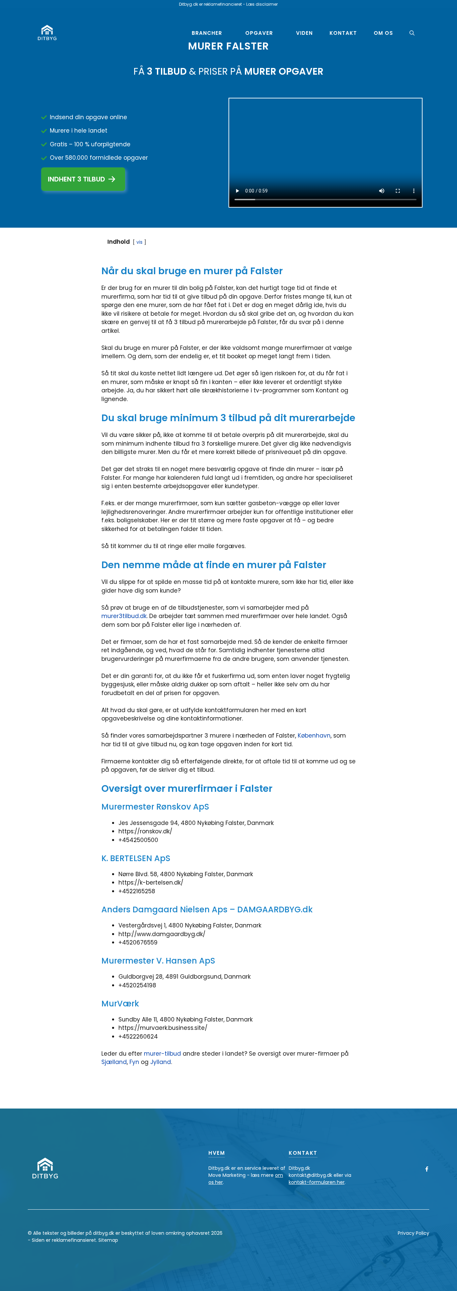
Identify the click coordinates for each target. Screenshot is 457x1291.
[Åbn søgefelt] (412, 33)
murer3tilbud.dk (124, 616)
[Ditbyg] (47, 33)
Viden (304, 32)
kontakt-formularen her (317, 1182)
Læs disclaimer (262, 4)
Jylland (160, 1062)
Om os (383, 32)
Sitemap (108, 1240)
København (314, 736)
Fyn (135, 1062)
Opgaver (259, 32)
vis (139, 242)
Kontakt (343, 32)
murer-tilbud (162, 1054)
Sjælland (114, 1062)
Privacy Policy (413, 1233)
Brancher (207, 32)
